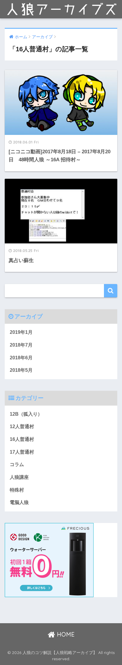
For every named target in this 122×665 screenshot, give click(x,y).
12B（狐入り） (26, 414)
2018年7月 (21, 344)
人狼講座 (19, 477)
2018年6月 (21, 357)
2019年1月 (21, 332)
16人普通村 (22, 439)
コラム (17, 464)
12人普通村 (22, 426)
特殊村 (17, 489)
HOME (65, 634)
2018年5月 (21, 370)
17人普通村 (22, 452)
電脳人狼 (19, 502)
